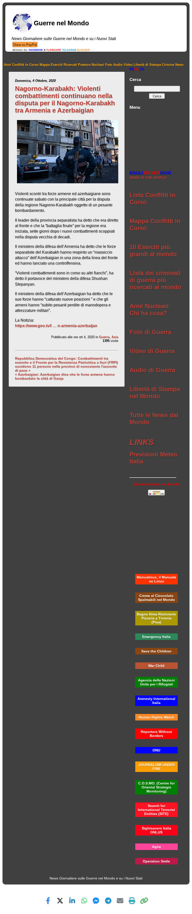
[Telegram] (108, 900)
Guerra (104, 337)
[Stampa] (132, 900)
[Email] (120, 900)
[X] (60, 900)
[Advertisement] (156, 137)
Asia (115, 337)
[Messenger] (96, 900)
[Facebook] (48, 900)
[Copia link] (144, 900)
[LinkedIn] (72, 900)
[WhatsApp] (84, 900)
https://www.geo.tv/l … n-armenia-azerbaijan (56, 326)
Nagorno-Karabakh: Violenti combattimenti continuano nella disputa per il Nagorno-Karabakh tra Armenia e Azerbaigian (65, 99)
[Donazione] (25, 44)
